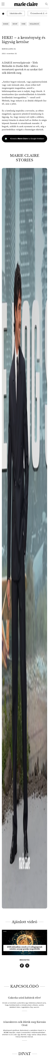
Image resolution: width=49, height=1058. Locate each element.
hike (24, 24)
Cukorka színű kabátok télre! (24, 997)
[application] (24, 942)
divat (15, 24)
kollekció (34, 24)
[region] (24, 538)
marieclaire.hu (9, 49)
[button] (24, 538)
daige (5, 24)
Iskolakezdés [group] (16, 13)
